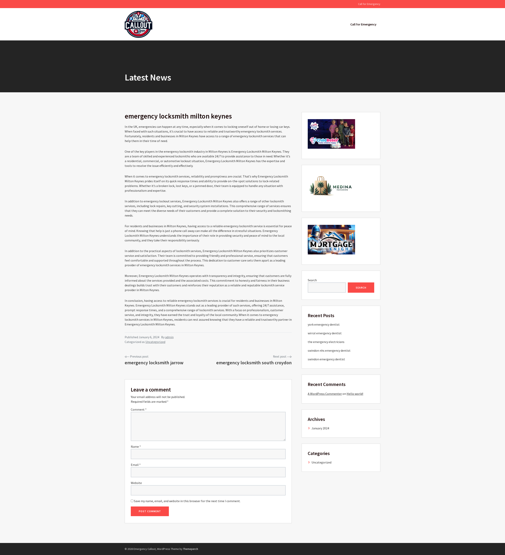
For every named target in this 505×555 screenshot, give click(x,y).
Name (136, 446)
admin (169, 337)
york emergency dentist (324, 324)
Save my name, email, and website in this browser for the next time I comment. (187, 501)
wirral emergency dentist (325, 333)
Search (312, 280)
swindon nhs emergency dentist (329, 350)
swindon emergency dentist (326, 359)
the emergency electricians (326, 342)
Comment (139, 409)
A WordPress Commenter (325, 394)
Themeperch (190, 549)
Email (136, 465)
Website (136, 483)
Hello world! (355, 394)
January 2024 (320, 428)
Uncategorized (155, 342)
